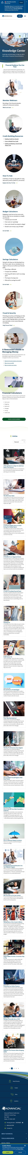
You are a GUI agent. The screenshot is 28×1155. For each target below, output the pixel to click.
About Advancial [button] (7, 1134)
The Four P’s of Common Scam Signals (13, 748)
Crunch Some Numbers (14, 419)
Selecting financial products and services (13, 361)
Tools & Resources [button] (7, 1138)
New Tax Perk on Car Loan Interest (12, 895)
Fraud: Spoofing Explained (10, 718)
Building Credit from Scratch (12, 139)
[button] (25, 1145)
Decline (20, 1152)
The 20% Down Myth (9, 495)
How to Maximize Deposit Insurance (13, 840)
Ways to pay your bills (9, 363)
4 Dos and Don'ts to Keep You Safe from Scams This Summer (14, 466)
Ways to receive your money (11, 365)
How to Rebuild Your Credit (11, 141)
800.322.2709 (10, 1125)
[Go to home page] (11, 1109)
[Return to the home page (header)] (7, 16)
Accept (7, 1152)
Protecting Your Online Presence (12, 986)
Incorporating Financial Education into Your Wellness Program (13, 866)
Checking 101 (7, 622)
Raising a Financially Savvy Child (12, 1019)
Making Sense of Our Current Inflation (13, 922)
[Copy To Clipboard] (23, 1122)
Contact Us (9, 1128)
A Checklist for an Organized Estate (12, 557)
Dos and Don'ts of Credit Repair (11, 689)
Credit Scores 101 (8, 657)
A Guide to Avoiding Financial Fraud (12, 591)
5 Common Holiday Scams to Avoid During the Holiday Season (12, 526)
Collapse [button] (21, 2)
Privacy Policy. (20, 1149)
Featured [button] (16, 442)
